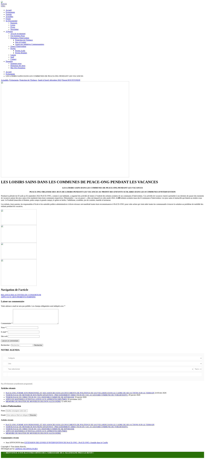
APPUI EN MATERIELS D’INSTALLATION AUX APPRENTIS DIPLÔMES (36, 399)
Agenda (9, 14)
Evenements (10, 12)
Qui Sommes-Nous (17, 36)
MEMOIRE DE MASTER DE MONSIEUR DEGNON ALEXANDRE (33, 401)
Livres (12, 25)
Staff (12, 57)
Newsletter (14, 29)
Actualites (9, 17)
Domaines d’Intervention (19, 38)
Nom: (3, 411)
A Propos (9, 31)
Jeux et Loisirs (20, 42)
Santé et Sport (43, 80)
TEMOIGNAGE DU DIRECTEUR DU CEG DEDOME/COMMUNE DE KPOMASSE (40, 397)
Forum (8, 19)
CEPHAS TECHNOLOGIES (26, 449)
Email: (3, 415)
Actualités (4, 80)
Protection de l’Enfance (24, 40)
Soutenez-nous (15, 64)
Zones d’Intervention (18, 46)
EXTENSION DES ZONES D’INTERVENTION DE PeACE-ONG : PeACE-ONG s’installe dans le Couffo (66, 443)
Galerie (13, 55)
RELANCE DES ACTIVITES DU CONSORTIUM (21, 295)
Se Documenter (11, 21)
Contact (13, 59)
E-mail (4, 332)
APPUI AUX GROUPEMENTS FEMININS (18, 297)
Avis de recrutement (17, 34)
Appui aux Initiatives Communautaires (29, 44)
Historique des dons (17, 66)
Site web (4, 336)
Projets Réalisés (21, 53)
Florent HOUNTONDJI (71, 80)
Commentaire (6, 323)
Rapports (13, 23)
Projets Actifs (20, 51)
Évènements (14, 80)
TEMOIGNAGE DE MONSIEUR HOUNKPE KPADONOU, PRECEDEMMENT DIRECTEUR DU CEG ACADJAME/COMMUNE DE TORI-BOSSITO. (67, 395)
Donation (9, 61)
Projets (13, 49)
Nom (3, 328)
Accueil (9, 10)
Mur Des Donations (17, 68)
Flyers (12, 27)
